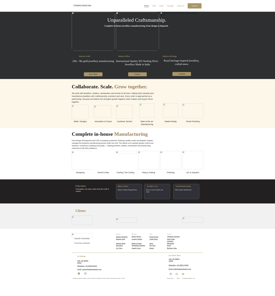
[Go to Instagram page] (85, 273)
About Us (180, 6)
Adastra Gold (120, 239)
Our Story (119, 248)
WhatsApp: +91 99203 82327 (87, 266)
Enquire (194, 6)
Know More (93, 74)
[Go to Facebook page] (80, 273)
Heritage (170, 6)
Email (169, 245)
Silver (161, 6)
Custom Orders (137, 239)
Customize (181, 74)
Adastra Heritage (122, 237)
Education (119, 245)
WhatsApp (170, 243)
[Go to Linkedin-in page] (183, 274)
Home (146, 6)
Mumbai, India (172, 248)
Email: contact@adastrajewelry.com (89, 269)
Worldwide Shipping (138, 245)
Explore (137, 74)
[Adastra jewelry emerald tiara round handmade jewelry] (181, 31)
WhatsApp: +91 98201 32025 (179, 265)
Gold (154, 6)
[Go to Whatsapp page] (177, 274)
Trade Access (153, 237)
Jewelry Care (136, 248)
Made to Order (137, 243)
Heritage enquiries (173, 236)
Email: (171, 269)
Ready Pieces (136, 236)
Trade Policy (153, 239)
